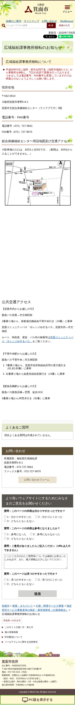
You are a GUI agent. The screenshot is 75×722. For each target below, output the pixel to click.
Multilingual (66, 21)
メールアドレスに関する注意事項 (21, 642)
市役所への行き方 (12, 620)
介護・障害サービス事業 (50, 605)
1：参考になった (16, 534)
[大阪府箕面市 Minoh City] (36, 8)
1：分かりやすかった (19, 516)
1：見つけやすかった (19, 579)
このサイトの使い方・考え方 (19, 627)
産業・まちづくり (22, 605)
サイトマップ (31, 21)
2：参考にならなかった (46, 534)
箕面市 (5, 605)
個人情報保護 (11, 632)
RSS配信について (13, 637)
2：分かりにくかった (50, 516)
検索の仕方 (64, 25)
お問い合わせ (49, 21)
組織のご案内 (13, 21)
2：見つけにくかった (50, 579)
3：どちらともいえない (20, 521)
